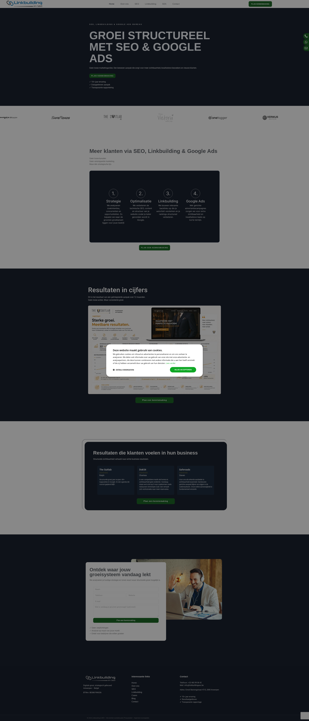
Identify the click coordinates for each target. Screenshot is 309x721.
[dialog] (154, 360)
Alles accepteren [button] (183, 369)
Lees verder (171, 363)
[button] (123, 370)
